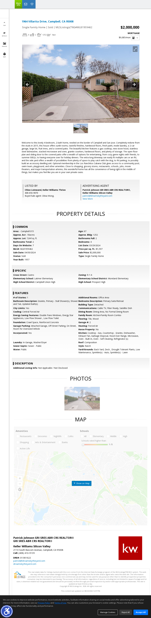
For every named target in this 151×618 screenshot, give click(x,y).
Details (4, 36)
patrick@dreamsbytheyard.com (97, 195)
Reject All (126, 612)
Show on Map (83, 483)
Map (4, 57)
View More (88, 198)
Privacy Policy (44, 602)
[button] (6, 611)
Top (4, 25)
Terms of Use (60, 602)
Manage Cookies (107, 612)
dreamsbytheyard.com (24, 563)
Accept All (141, 612)
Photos (4, 46)
